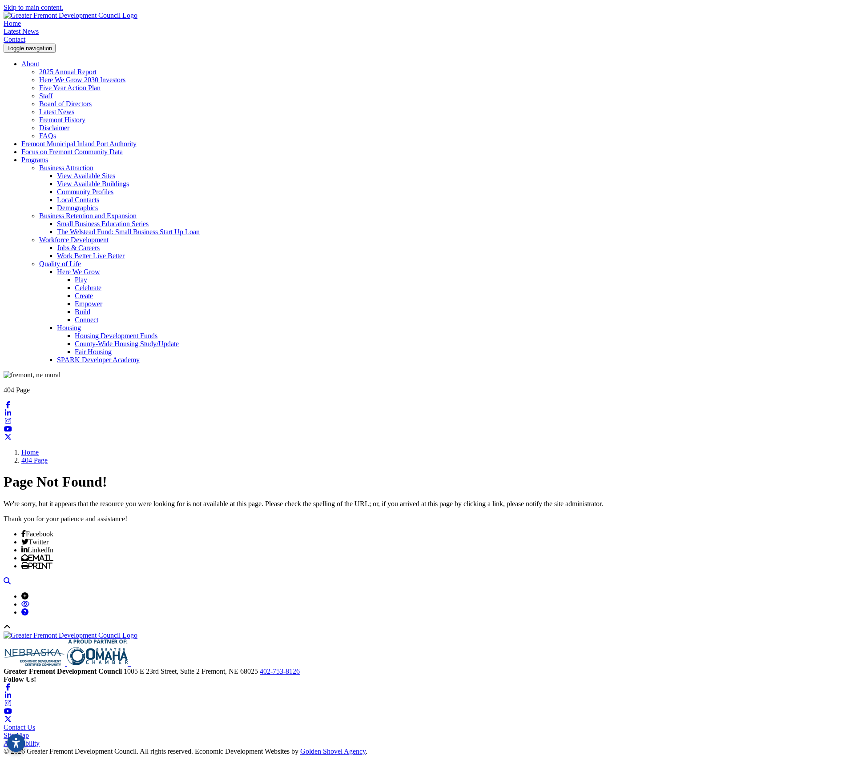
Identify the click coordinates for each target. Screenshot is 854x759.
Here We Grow (78, 272)
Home (12, 23)
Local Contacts (78, 200)
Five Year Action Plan (70, 88)
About (30, 64)
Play (81, 280)
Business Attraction (66, 168)
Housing (69, 328)
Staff (45, 96)
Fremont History (62, 120)
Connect (86, 320)
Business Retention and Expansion (88, 216)
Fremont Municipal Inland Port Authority (79, 144)
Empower (88, 304)
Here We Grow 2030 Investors (82, 80)
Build (82, 312)
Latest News (21, 31)
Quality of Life (60, 264)
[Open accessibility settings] (16, 743)
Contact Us (19, 727)
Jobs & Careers (78, 248)
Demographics (77, 208)
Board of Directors (65, 104)
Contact (14, 39)
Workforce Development (74, 240)
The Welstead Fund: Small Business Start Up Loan (128, 232)
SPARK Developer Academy (98, 360)
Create (84, 296)
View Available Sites (86, 176)
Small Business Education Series (103, 224)
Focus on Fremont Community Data (72, 152)
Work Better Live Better (91, 256)
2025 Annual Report (68, 72)
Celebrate (88, 288)
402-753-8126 (280, 671)
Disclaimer (54, 128)
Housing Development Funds (116, 336)
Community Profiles (85, 192)
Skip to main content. (33, 7)
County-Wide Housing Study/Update (127, 344)
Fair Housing (93, 352)
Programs (34, 160)
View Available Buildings (93, 184)
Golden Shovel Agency (333, 751)
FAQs (47, 136)
